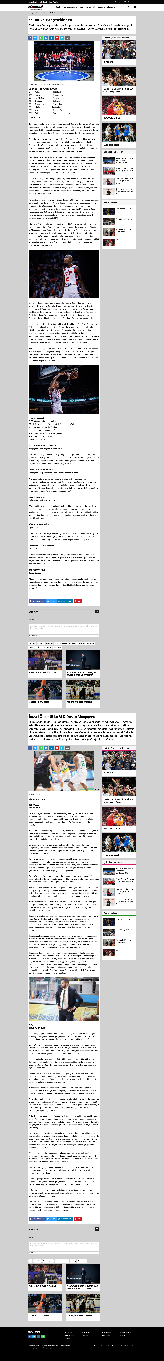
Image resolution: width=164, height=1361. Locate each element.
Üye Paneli (64, 2)
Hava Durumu (106, 1333)
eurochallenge (47, 647)
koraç (56, 643)
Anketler (67, 1338)
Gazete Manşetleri (125, 1333)
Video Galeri (86, 1333)
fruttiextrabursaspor (62, 1261)
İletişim (103, 1346)
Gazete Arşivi (123, 1335)
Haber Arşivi (106, 1335)
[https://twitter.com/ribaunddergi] (34, 1336)
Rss (133, 1346)
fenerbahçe (63, 643)
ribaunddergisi (82, 1261)
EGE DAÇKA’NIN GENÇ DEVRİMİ (79, 702)
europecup (40, 643)
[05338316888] (43, 1336)
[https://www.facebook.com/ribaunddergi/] (30, 1336)
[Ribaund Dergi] (39, 7)
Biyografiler (85, 1335)
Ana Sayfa (31, 13)
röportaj (73, 1261)
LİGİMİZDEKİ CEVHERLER (39, 702)
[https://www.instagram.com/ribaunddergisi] (38, 1336)
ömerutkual (37, 1261)
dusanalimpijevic (48, 1261)
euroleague (72, 643)
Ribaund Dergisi (41, 13)
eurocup (31, 647)
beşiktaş (38, 647)
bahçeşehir (32, 643)
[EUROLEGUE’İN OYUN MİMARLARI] (45, 660)
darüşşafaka (57, 647)
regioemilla (81, 643)
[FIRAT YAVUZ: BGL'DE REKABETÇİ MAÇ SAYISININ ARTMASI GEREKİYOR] (83, 660)
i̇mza (30, 1261)
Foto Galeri (68, 1333)
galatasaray (90, 643)
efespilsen (49, 643)
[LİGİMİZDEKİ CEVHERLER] (45, 690)
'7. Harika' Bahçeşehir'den (56, 13)
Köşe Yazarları (69, 1335)
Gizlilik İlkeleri (125, 1346)
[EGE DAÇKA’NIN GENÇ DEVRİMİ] (83, 690)
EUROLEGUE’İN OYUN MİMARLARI (42, 672)
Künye (96, 1346)
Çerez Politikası (113, 1346)
